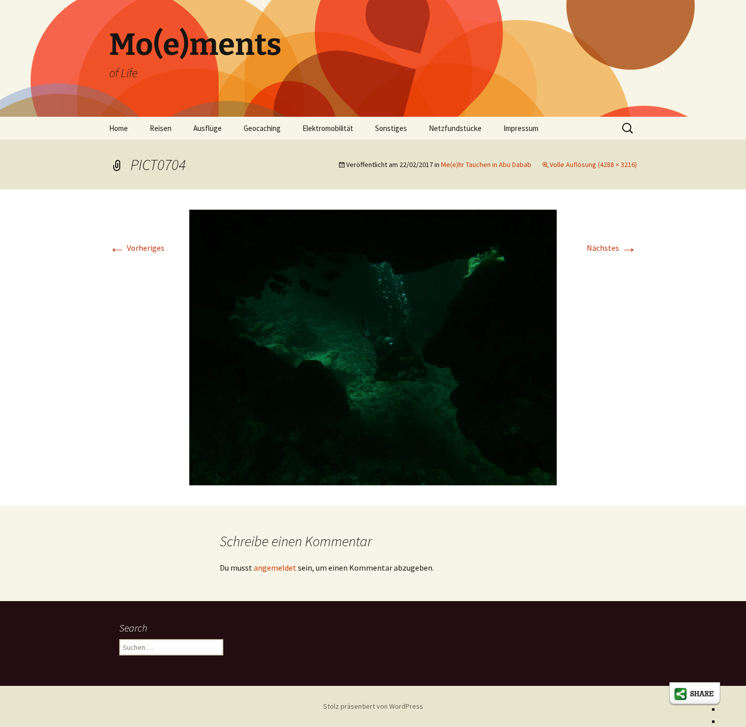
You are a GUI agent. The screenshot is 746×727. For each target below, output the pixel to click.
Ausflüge (207, 128)
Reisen (161, 128)
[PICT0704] (373, 346)
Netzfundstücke (455, 128)
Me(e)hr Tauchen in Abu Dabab (486, 164)
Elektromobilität (327, 128)
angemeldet (275, 568)
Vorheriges (136, 248)
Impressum (520, 128)
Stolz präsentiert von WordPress (373, 706)
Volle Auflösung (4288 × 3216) (593, 164)
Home (118, 128)
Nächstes (612, 248)
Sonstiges (391, 128)
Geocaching (262, 128)
